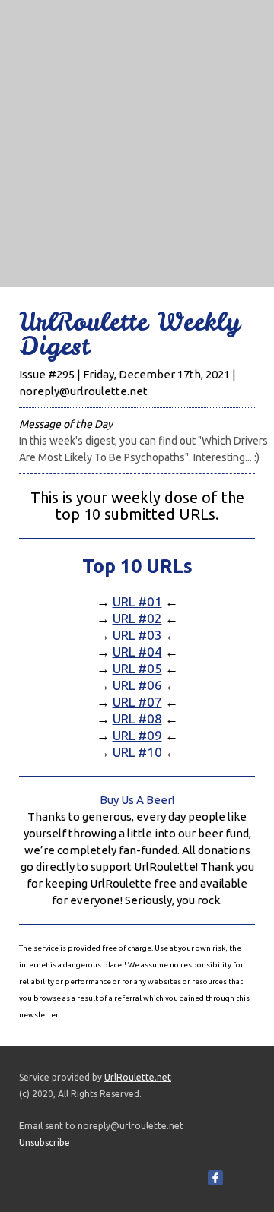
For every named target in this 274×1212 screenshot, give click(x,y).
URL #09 (137, 735)
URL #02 (137, 618)
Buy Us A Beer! (137, 799)
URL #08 (137, 718)
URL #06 (137, 685)
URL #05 (137, 668)
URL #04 (137, 651)
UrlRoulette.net (137, 1077)
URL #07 (137, 702)
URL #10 (137, 752)
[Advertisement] (137, 137)
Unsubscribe (44, 1142)
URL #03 (137, 635)
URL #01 (137, 601)
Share (239, 1177)
